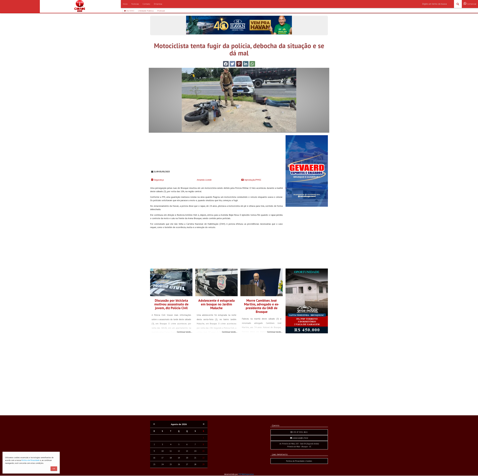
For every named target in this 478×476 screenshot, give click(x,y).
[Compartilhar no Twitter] (232, 64)
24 (162, 464)
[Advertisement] (216, 152)
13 (187, 451)
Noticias (135, 4)
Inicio (125, 4)
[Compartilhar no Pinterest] (239, 64)
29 (203, 464)
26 (179, 464)
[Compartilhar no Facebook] (226, 64)
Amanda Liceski (203, 179)
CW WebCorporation (246, 474)
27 (187, 464)
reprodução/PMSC (252, 179)
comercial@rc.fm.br (300, 438)
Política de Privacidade (30, 460)
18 (171, 458)
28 (195, 464)
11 (171, 451)
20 (187, 458)
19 (179, 458)
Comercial (471, 4)
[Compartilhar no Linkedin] (245, 64)
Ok (54, 469)
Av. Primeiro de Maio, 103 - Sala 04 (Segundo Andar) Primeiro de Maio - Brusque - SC (299, 445)
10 (162, 451)
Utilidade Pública (145, 11)
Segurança (158, 179)
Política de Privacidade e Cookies (299, 461)
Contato (146, 4)
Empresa (158, 4)
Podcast (161, 11)
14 (195, 451)
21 (195, 458)
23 (154, 464)
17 (162, 458)
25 (171, 464)
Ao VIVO (130, 11)
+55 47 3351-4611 (300, 432)
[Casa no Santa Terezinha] (307, 332)
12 (179, 451)
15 (203, 451)
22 (203, 458)
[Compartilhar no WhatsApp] (252, 64)
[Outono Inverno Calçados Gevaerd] (307, 206)
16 (154, 458)
